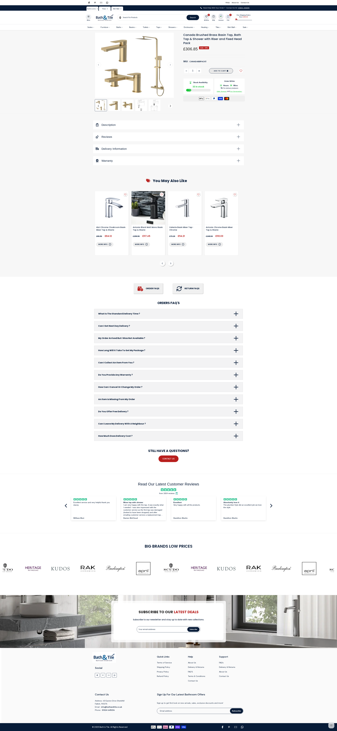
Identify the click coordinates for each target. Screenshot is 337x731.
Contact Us (245, 3)
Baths (118, 27)
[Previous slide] (162, 263)
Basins (132, 27)
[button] (101, 105)
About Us (235, 3)
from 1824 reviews (167, 493)
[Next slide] (170, 64)
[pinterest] (95, 2)
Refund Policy (163, 676)
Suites (90, 27)
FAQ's (221, 662)
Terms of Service (164, 662)
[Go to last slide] (98, 64)
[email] (101, 2)
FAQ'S (190, 672)
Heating (204, 27)
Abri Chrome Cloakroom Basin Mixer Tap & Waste (110, 228)
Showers (172, 27)
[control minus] (186, 70)
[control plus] (199, 70)
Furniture (104, 27)
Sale (244, 27)
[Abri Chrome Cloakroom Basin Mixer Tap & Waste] (112, 208)
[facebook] (89, 2)
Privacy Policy (163, 672)
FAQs (228, 3)
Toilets (145, 27)
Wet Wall (231, 27)
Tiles (217, 27)
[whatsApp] (107, 2)
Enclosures (188, 27)
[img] (168, 490)
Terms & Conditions (196, 676)
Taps (158, 27)
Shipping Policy (163, 667)
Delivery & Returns (196, 667)
